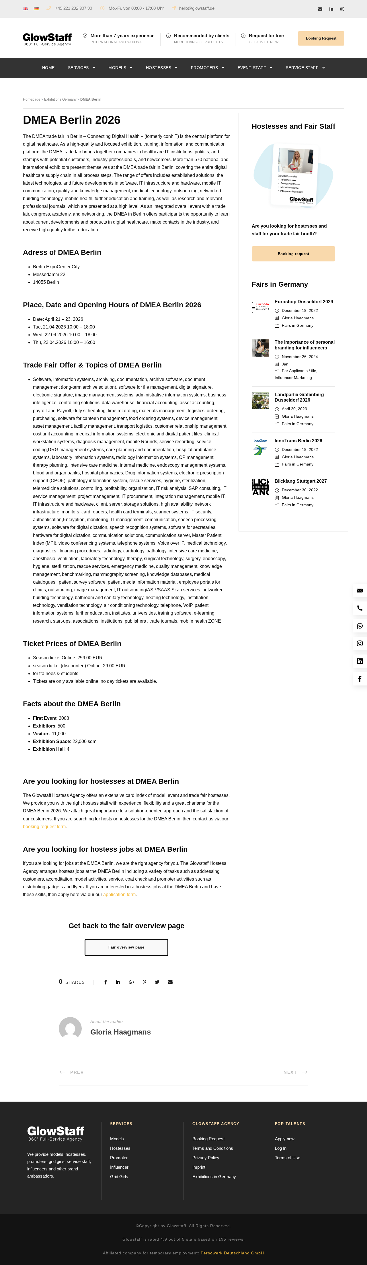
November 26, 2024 (300, 356)
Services (78, 67)
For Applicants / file (299, 370)
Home (48, 67)
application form (119, 894)
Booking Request (321, 38)
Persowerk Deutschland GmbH (232, 1253)
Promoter (119, 1157)
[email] (320, 9)
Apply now (284, 1138)
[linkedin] (331, 9)
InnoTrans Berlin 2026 (298, 440)
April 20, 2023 (294, 408)
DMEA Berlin (90, 99)
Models (117, 67)
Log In (280, 1148)
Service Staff (302, 67)
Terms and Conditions (212, 1148)
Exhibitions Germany (60, 99)
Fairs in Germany (297, 325)
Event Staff (252, 67)
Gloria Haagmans (298, 318)
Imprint (198, 1167)
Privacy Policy (205, 1157)
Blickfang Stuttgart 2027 (301, 481)
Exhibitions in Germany (214, 1176)
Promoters (204, 67)
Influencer (119, 1167)
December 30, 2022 (300, 490)
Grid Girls (119, 1176)
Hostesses (158, 67)
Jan (285, 364)
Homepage (31, 99)
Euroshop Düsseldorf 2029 (304, 301)
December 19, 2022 (300, 310)
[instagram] (342, 9)
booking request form (44, 826)
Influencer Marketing (293, 377)
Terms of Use (287, 1157)
